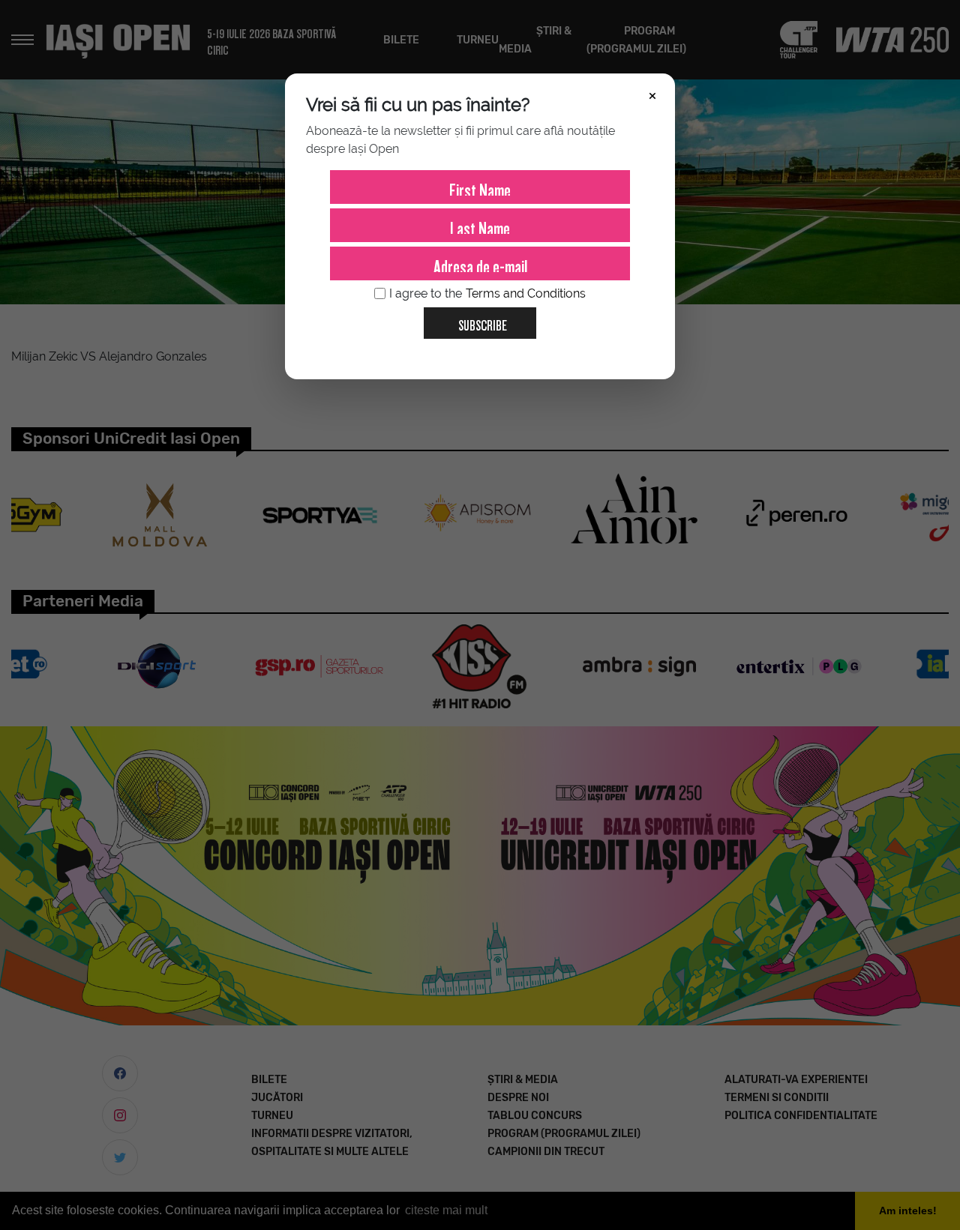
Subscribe (482, 323)
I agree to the (487, 293)
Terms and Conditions (526, 293)
